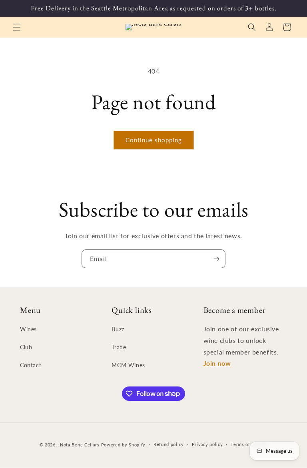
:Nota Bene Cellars (79, 444)
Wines (28, 329)
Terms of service (249, 444)
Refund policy (169, 444)
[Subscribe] (216, 258)
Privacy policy (207, 444)
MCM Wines (128, 365)
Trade (119, 347)
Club (26, 347)
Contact (30, 365)
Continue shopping (154, 139)
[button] (17, 27)
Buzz (118, 329)
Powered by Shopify (123, 444)
